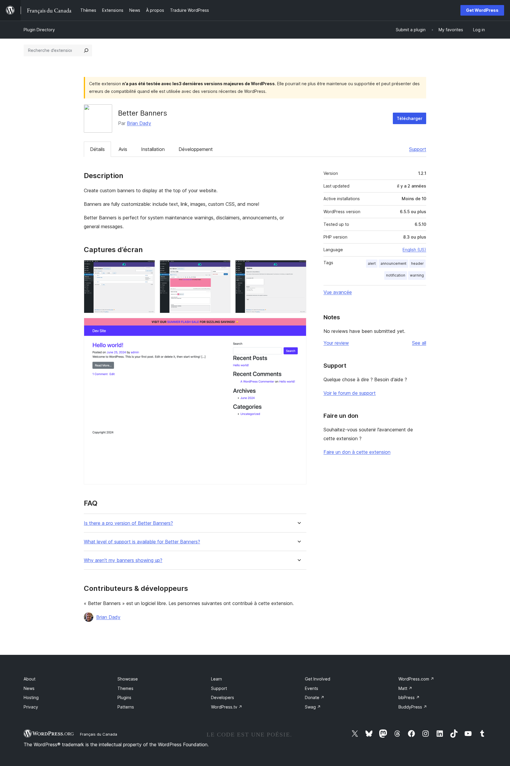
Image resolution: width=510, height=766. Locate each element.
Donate (314, 697)
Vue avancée (337, 292)
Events (311, 688)
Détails (97, 149)
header (417, 263)
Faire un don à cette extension (356, 452)
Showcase (127, 678)
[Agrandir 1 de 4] (147, 268)
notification (395, 275)
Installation (153, 149)
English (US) (414, 249)
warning (417, 275)
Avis (123, 149)
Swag (313, 706)
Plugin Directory (39, 29)
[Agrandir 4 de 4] (298, 326)
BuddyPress (412, 706)
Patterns (125, 706)
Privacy (31, 706)
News (29, 688)
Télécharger (409, 118)
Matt (405, 688)
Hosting (31, 697)
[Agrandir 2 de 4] (222, 268)
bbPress (409, 697)
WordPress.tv (226, 706)
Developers (222, 697)
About (29, 678)
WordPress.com (416, 678)
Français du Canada (98, 734)
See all (419, 343)
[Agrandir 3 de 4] (298, 268)
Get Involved (317, 678)
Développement (196, 149)
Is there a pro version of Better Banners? (128, 523)
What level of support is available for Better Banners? (142, 542)
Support (417, 149)
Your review (336, 343)
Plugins (124, 697)
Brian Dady (139, 123)
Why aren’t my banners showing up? (123, 560)
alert (372, 263)
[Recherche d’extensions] (86, 50)
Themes (125, 688)
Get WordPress (482, 10)
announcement (393, 263)
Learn (216, 678)
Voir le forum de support (349, 393)
